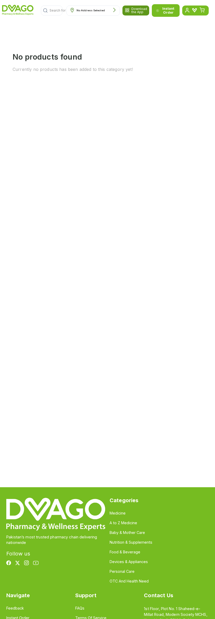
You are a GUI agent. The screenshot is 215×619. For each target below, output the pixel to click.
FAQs (79, 608)
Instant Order (168, 10)
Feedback (15, 608)
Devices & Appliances (129, 561)
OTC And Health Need (129, 581)
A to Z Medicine (123, 523)
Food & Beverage (125, 552)
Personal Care (122, 571)
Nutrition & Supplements (131, 542)
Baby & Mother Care (127, 532)
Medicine (118, 513)
